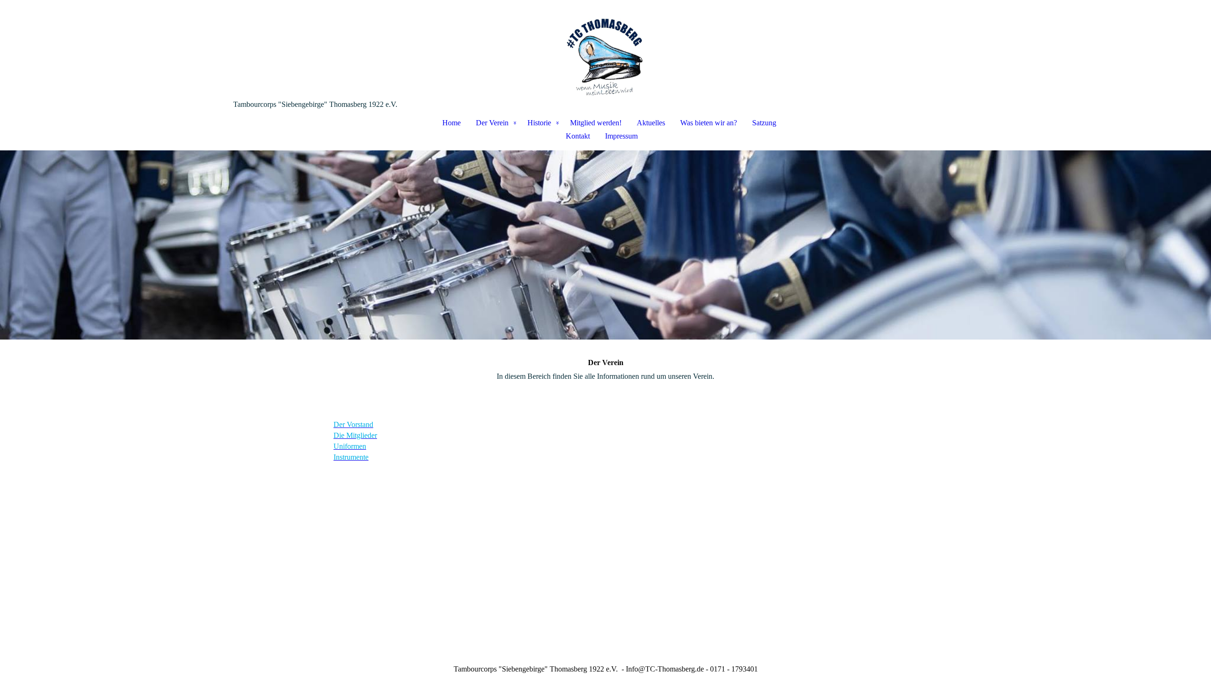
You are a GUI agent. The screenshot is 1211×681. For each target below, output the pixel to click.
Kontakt (578, 136)
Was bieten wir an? (708, 123)
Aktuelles (651, 123)
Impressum (621, 136)
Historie (539, 123)
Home (451, 123)
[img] (605, 50)
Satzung (764, 123)
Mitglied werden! (596, 123)
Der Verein (492, 123)
